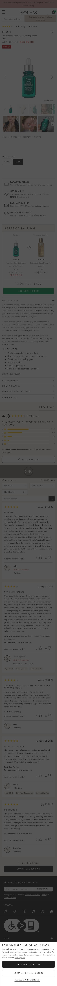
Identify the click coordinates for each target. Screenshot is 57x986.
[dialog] (28, 963)
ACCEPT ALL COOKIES (28, 964)
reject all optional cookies (28, 973)
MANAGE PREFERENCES (27, 980)
